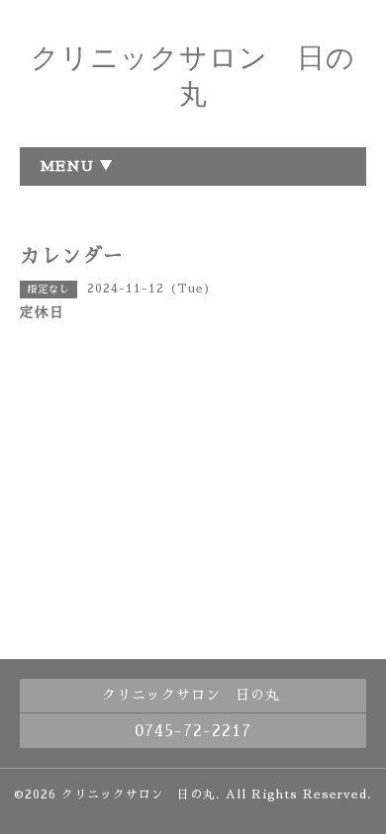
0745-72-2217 (193, 731)
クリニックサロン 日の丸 (138, 794)
